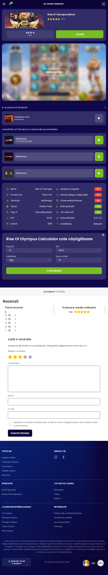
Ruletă (57, 498)
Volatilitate (11, 256)
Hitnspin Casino (9, 517)
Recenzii (6, 475)
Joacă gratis (54, 72)
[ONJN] (86, 563)
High (11, 260)
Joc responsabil (62, 522)
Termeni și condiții (63, 517)
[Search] (103, 4)
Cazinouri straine (10, 462)
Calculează (54, 270)
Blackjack (58, 490)
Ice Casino (7, 513)
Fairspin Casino (9, 522)
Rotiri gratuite (9, 490)
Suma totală (61, 256)
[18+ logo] (100, 563)
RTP (57, 246)
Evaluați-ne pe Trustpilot (18, 562)
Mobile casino (9, 470)
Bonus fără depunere (12, 494)
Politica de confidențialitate (68, 513)
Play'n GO (47, 194)
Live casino (7, 466)
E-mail (11, 409)
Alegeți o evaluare (16, 351)
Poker (57, 494)
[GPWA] (93, 563)
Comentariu (13, 363)
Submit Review (20, 433)
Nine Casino (7, 530)
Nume (11, 395)
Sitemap (58, 526)
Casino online (8, 457)
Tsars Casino (8, 526)
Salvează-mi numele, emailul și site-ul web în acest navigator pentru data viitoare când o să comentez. (55, 424)
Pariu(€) (10, 246)
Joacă (79, 34)
